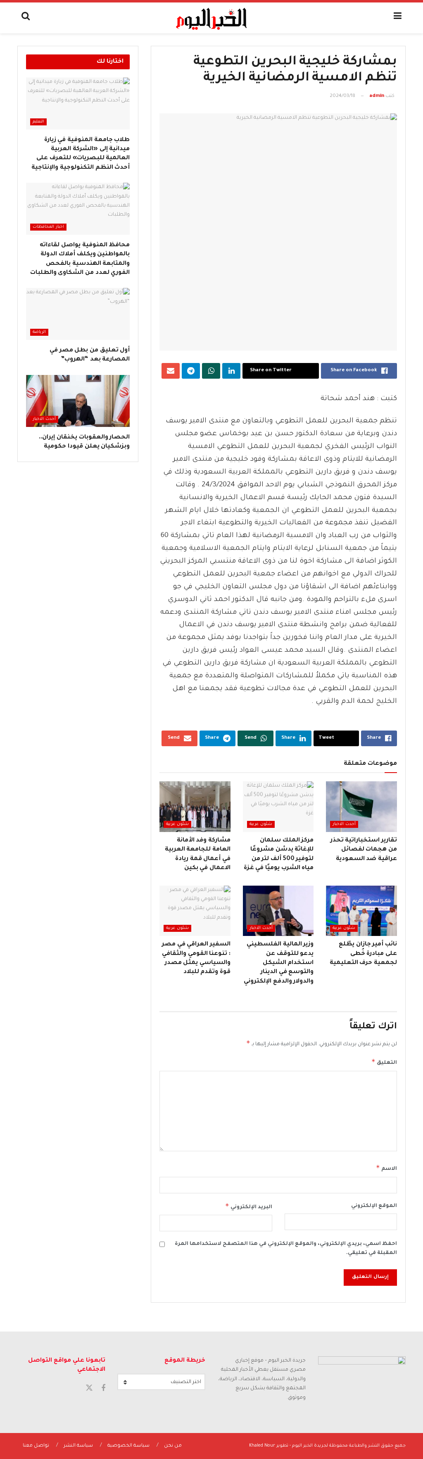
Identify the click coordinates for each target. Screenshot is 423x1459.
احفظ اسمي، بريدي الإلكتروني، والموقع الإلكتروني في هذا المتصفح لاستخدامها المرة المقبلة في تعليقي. (286, 1248)
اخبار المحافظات (48, 227)
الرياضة (39, 332)
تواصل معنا (36, 1446)
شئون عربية (261, 824)
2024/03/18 (342, 96)
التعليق (384, 1062)
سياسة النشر (78, 1446)
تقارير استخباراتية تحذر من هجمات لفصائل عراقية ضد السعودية (363, 850)
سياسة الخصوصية (128, 1446)
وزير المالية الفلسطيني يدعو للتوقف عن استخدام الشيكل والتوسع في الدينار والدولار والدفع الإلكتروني (279, 963)
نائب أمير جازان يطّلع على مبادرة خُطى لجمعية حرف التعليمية (363, 953)
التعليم (38, 122)
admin (376, 96)
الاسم (386, 1168)
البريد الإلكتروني (248, 1206)
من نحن (173, 1446)
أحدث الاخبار (344, 824)
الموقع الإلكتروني (374, 1206)
